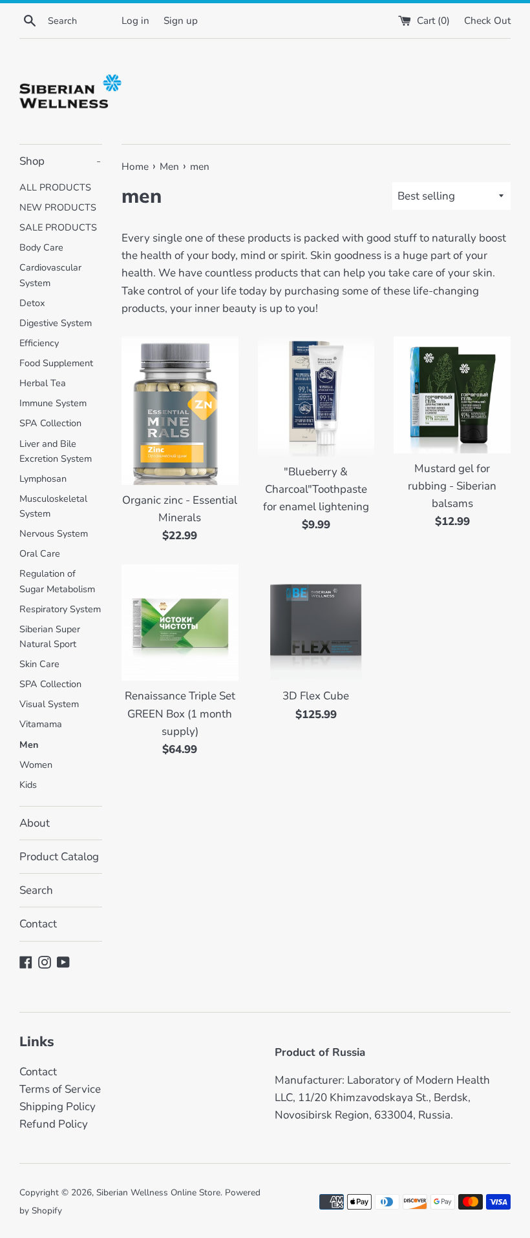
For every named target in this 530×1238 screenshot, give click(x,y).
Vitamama (40, 723)
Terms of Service (60, 1089)
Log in (135, 20)
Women (35, 764)
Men (28, 744)
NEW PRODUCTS (57, 207)
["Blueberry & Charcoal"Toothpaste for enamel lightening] (316, 396)
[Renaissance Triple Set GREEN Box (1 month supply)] (180, 622)
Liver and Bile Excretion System (55, 451)
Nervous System (53, 533)
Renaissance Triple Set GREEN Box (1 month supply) (180, 713)
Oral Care (39, 553)
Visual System (49, 703)
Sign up (181, 20)
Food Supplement (56, 362)
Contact (38, 923)
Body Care (41, 247)
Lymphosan (43, 478)
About (34, 823)
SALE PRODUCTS (58, 227)
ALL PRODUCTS (55, 187)
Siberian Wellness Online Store (158, 1192)
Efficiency (39, 342)
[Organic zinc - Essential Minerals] (180, 410)
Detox (32, 302)
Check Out (487, 20)
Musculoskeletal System (53, 506)
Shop (60, 161)
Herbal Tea (42, 383)
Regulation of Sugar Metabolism (57, 581)
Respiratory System (60, 609)
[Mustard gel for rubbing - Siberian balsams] (452, 394)
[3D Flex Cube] (316, 622)
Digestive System (55, 322)
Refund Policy (53, 1124)
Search (36, 890)
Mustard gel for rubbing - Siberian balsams (452, 486)
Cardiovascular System (50, 275)
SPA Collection (50, 423)
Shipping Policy (57, 1106)
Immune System (53, 403)
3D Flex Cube (315, 695)
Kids (28, 784)
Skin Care (39, 663)
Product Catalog (59, 856)
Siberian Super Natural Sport (49, 636)
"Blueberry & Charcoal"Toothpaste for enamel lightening (316, 489)
